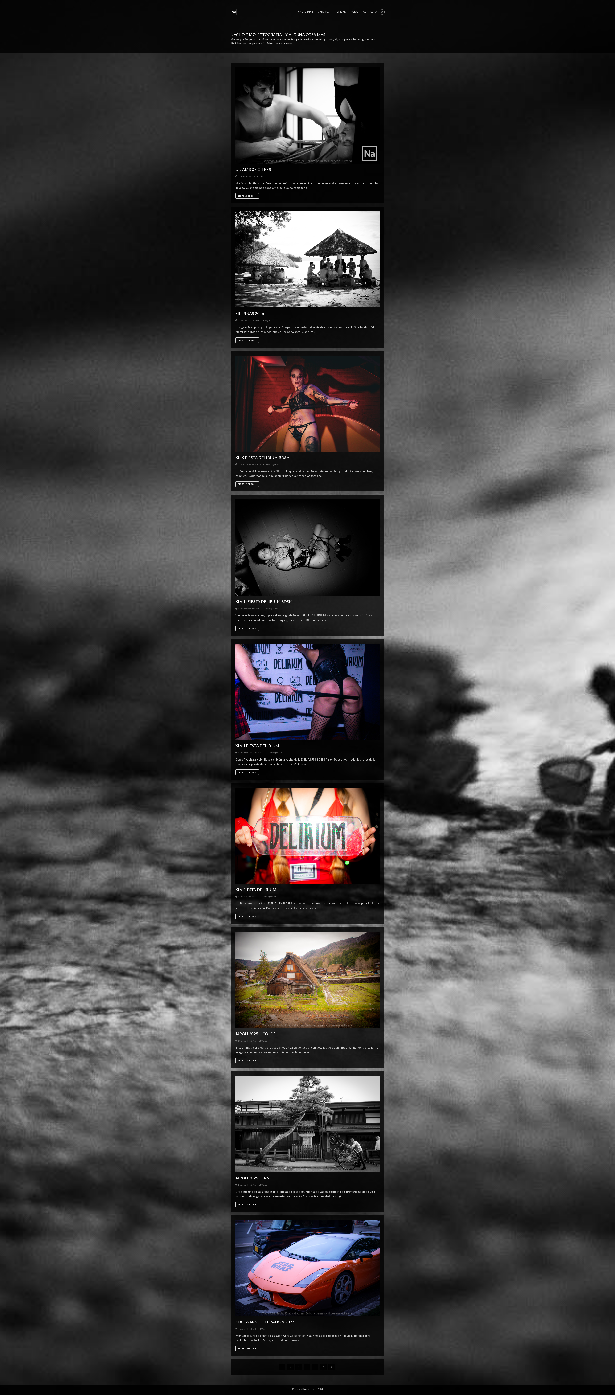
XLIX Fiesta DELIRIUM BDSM (262, 457)
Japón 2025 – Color (255, 1033)
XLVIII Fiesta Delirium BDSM (263, 601)
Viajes (267, 320)
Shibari (263, 176)
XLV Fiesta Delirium (255, 889)
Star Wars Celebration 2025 (265, 1321)
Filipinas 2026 (249, 313)
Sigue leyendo (246, 196)
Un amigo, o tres (253, 169)
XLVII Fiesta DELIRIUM (257, 745)
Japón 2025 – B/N (252, 1177)
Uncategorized (273, 464)
